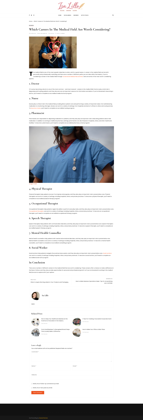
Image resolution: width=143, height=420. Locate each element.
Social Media (67, 15)
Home (59, 15)
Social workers (107, 253)
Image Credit (33, 184)
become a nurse (36, 108)
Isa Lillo (52, 33)
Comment (35, 352)
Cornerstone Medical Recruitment (73, 76)
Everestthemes (43, 418)
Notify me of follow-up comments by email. (46, 383)
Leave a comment (61, 33)
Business (76, 15)
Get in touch (84, 15)
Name (34, 366)
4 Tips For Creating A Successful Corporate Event (96, 319)
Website (34, 375)
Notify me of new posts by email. (42, 388)
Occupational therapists (36, 211)
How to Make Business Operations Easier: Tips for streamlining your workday (94, 282)
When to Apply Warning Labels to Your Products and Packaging (49, 282)
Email (75, 366)
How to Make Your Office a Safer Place (93, 329)
